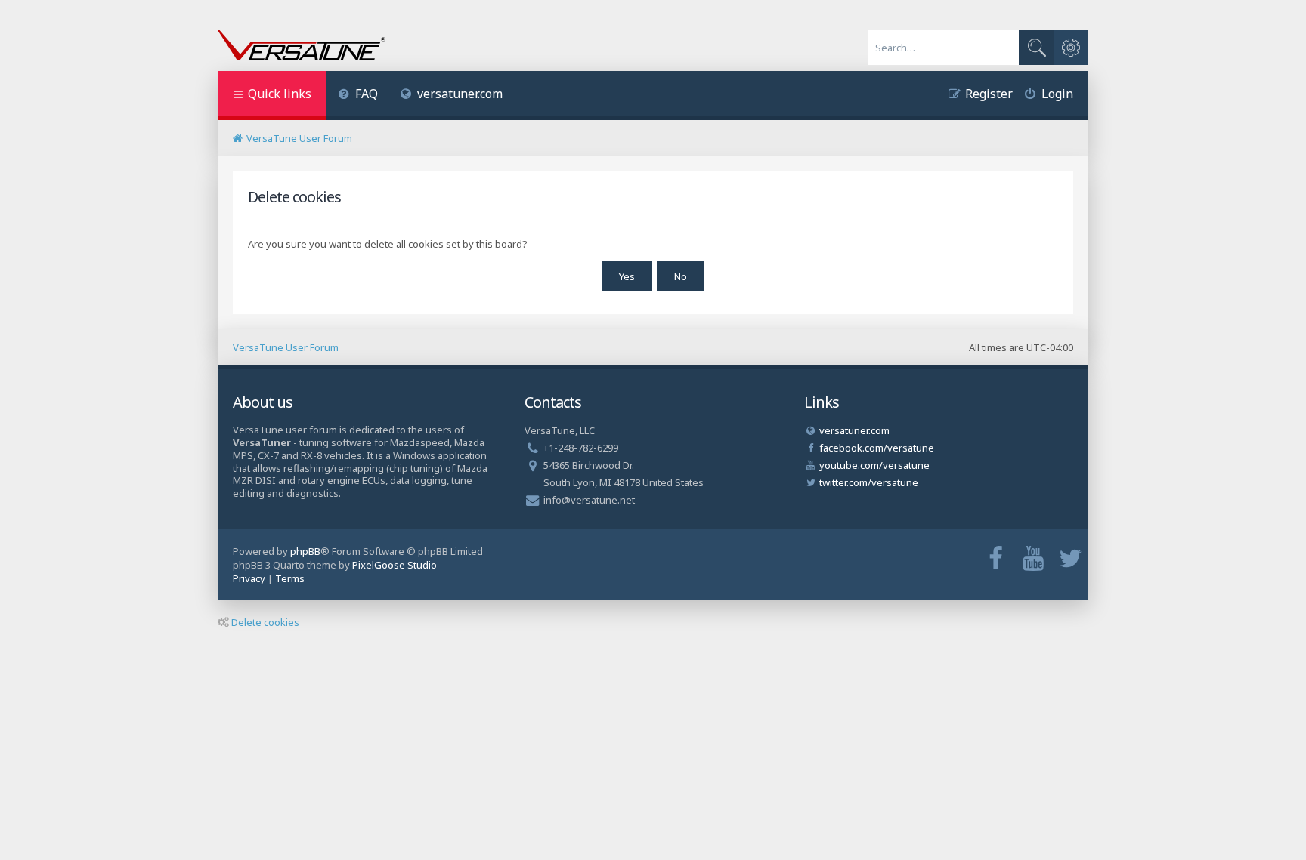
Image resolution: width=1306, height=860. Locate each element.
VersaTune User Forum (286, 347)
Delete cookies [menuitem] (265, 622)
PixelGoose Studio (394, 565)
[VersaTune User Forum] (301, 46)
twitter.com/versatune (868, 482)
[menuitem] (357, 95)
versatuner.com (460, 93)
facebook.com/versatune (876, 448)
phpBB (305, 551)
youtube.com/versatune (874, 465)
